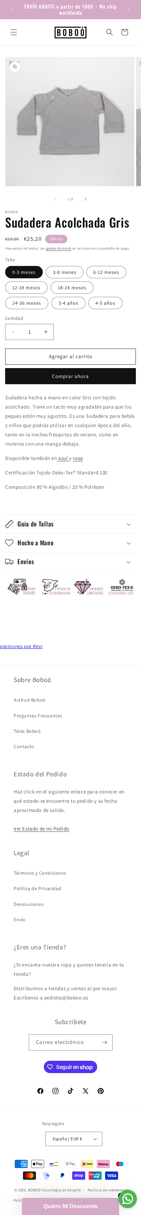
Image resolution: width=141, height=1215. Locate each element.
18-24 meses (72, 287)
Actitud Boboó (30, 700)
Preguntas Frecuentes (38, 716)
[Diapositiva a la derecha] (85, 199)
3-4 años (68, 303)
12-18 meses (26, 287)
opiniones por (21, 646)
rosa (78, 458)
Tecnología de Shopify (61, 1189)
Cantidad (14, 318)
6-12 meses (106, 272)
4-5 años (105, 303)
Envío (20, 919)
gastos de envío (59, 248)
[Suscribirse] (104, 1042)
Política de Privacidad (37, 888)
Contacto (24, 746)
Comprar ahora (70, 376)
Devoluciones (28, 904)
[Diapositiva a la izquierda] (55, 199)
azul (63, 458)
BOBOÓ (34, 1189)
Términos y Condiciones (40, 873)
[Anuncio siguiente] (128, 9)
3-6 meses (64, 272)
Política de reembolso (107, 1190)
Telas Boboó (27, 731)
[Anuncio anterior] (12, 9)
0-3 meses (24, 272)
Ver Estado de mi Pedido (41, 828)
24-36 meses (26, 303)
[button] (13, 32)
